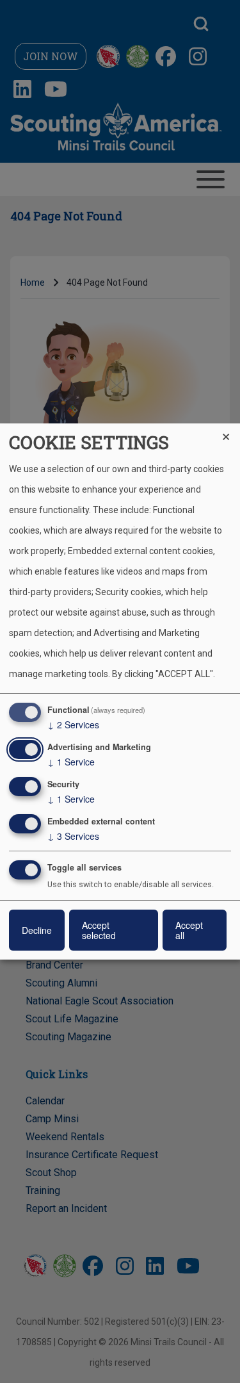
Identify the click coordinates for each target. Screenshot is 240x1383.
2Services (73, 724)
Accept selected (99, 930)
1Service (71, 761)
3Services (73, 836)
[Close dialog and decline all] (230, 431)
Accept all (189, 930)
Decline (37, 930)
